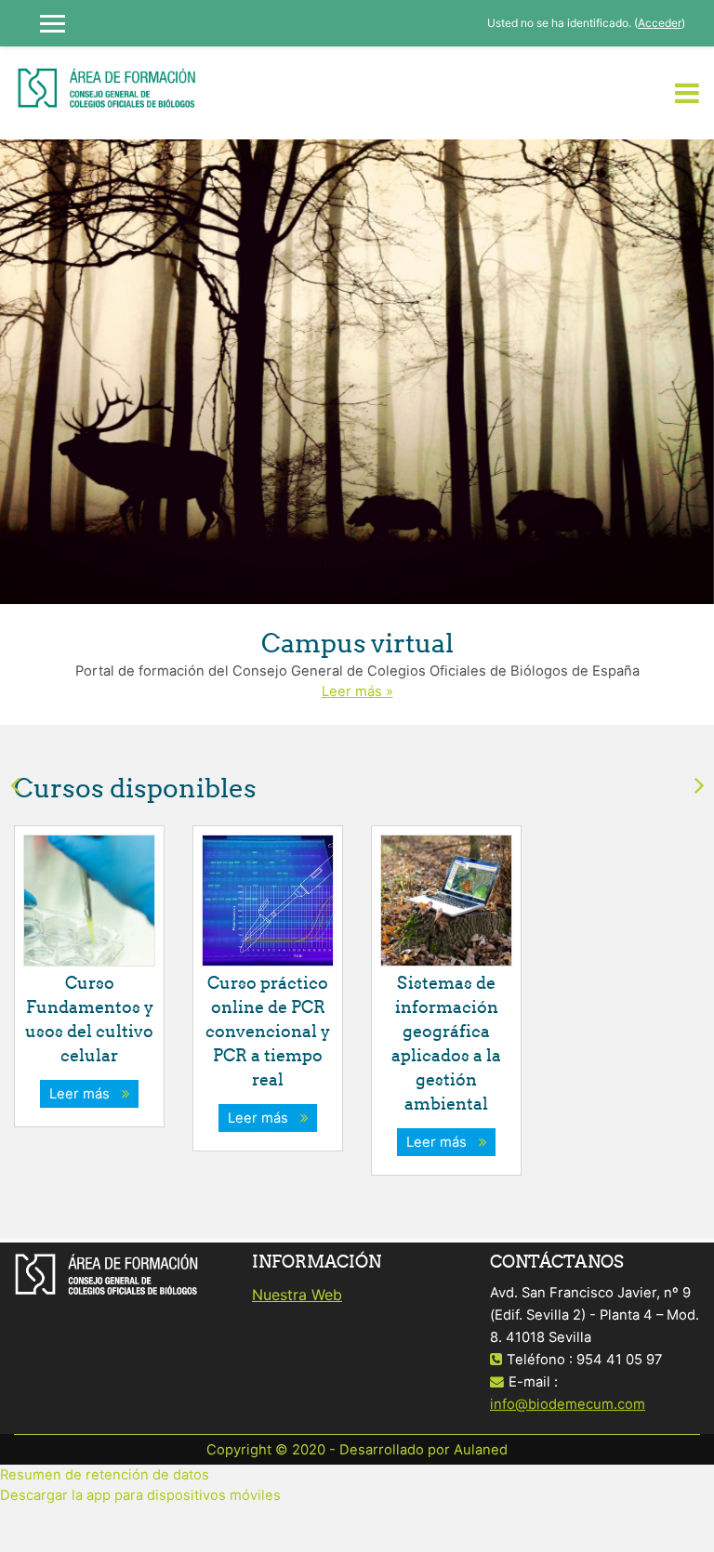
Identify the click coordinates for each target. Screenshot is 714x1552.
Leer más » (357, 691)
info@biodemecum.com (567, 1404)
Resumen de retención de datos (104, 1475)
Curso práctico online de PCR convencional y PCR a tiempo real (267, 1031)
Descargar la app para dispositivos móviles (140, 1495)
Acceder (659, 23)
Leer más (83, 1093)
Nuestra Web (297, 1294)
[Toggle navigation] (687, 93)
